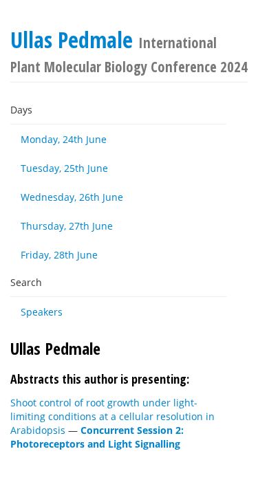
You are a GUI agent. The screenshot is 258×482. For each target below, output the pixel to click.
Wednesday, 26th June (72, 197)
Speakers (42, 311)
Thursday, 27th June (67, 225)
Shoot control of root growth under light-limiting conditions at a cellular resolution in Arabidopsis (112, 416)
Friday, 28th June (59, 254)
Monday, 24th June (64, 139)
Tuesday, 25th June (64, 168)
